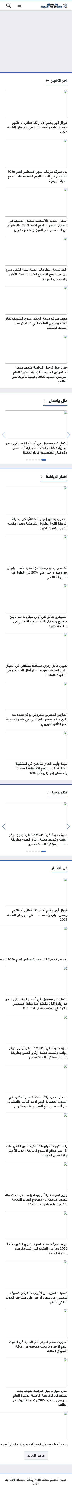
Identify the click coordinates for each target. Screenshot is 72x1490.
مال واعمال (58, 400)
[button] (43, 460)
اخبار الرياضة (56, 476)
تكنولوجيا (59, 792)
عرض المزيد (36, 1455)
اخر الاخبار (59, 80)
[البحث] (8, 5)
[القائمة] (19, 5)
